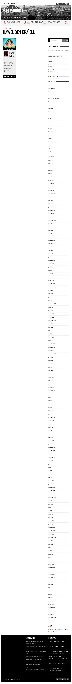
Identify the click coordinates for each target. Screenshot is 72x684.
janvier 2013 (51, 564)
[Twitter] (65, 4)
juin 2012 (50, 587)
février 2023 (51, 253)
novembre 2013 (51, 530)
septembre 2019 (52, 320)
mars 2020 (50, 310)
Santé (49, 145)
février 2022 (51, 277)
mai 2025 (50, 197)
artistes (51, 644)
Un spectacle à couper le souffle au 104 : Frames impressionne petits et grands (35, 22)
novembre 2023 (51, 240)
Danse (49, 95)
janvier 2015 (51, 484)
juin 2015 (50, 467)
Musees (50, 125)
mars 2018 (50, 373)
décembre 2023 (51, 237)
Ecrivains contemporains (53, 98)
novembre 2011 (51, 611)
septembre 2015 (52, 457)
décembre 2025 (51, 183)
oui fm (63, 663)
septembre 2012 (52, 577)
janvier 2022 (51, 280)
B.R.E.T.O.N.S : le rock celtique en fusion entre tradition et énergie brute (13, 22)
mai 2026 (50, 167)
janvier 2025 (51, 207)
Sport (49, 148)
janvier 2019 (51, 340)
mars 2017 (50, 407)
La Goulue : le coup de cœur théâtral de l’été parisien (54, 22)
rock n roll (58, 670)
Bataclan (56, 644)
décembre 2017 (51, 383)
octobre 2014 (51, 494)
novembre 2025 (51, 187)
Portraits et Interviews (53, 141)
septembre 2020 (52, 303)
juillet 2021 (50, 293)
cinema (56, 646)
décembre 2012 (51, 567)
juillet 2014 (50, 504)
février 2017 (51, 410)
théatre (51, 673)
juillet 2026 (50, 160)
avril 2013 (50, 554)
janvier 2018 (51, 380)
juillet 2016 (50, 427)
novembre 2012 (51, 570)
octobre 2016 (51, 420)
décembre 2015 (51, 447)
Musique (50, 128)
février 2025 (51, 203)
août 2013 (50, 540)
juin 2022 (50, 267)
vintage (56, 673)
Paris (50, 665)
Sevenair (27, 646)
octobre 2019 (51, 317)
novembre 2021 (51, 287)
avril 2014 (50, 514)
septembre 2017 (52, 390)
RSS (51, 626)
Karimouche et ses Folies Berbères (11, 54)
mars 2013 (50, 557)
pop (63, 665)
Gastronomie (51, 111)
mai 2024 (50, 227)
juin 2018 (50, 363)
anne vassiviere (57, 641)
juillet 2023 (50, 243)
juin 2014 (50, 507)
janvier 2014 (51, 524)
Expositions (51, 105)
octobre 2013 (51, 534)
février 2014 (51, 520)
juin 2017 (50, 397)
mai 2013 (50, 550)
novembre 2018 (51, 347)
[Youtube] (68, 4)
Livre (49, 115)
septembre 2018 (52, 353)
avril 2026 (50, 170)
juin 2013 (50, 547)
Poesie (49, 138)
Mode (49, 118)
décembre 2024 (51, 210)
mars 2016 (50, 437)
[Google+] (60, 4)
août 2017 (50, 393)
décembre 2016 (51, 417)
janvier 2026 (51, 180)
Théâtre (50, 151)
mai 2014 (50, 510)
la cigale (58, 658)
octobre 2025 (51, 190)
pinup (54, 665)
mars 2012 (50, 597)
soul (63, 670)
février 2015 (51, 480)
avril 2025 (50, 200)
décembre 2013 (51, 527)
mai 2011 (50, 621)
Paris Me (50, 135)
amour (50, 641)
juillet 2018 (50, 360)
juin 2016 (50, 430)
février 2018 (51, 377)
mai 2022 (50, 270)
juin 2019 (50, 330)
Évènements (51, 101)
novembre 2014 (51, 490)
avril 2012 (50, 594)
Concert (62, 646)
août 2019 (50, 323)
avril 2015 (50, 474)
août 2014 (50, 500)
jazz (60, 656)
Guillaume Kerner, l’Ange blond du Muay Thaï (35, 656)
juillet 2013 (50, 544)
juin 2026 (50, 163)
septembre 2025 (52, 193)
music (58, 661)
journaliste (51, 658)
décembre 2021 (51, 283)
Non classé (50, 131)
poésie (50, 668)
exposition (55, 651)
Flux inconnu (54, 76)
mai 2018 (50, 367)
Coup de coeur (51, 88)
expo (50, 651)
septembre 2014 (52, 497)
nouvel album (52, 663)
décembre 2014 (51, 487)
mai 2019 (50, 333)
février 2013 (51, 560)
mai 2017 (50, 400)
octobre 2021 (51, 290)
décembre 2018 (51, 343)
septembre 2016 (52, 424)
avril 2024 (50, 230)
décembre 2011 (51, 607)
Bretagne (51, 646)
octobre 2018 (51, 350)
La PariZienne (9, 76)
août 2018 (50, 357)
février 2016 (51, 440)
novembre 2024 (51, 213)
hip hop (50, 656)
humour (56, 656)
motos (49, 121)
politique (59, 665)
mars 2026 (50, 173)
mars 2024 (50, 233)
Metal (54, 661)
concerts (51, 648)
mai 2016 (50, 434)
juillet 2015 (50, 464)
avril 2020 (50, 307)
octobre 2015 (51, 454)
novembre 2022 (51, 260)
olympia (59, 663)
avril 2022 (50, 273)
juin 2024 (50, 223)
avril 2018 (50, 370)
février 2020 (51, 313)
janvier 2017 (51, 414)
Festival (66, 651)
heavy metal (55, 653)
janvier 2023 (51, 257)
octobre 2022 (51, 263)
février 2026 (51, 177)
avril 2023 (50, 250)
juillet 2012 (50, 584)
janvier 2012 (51, 604)
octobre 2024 (51, 217)
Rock (62, 668)
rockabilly (51, 670)
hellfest (61, 653)
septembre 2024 (52, 220)
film (50, 653)
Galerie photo (51, 108)
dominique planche (63, 648)
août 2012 (50, 580)
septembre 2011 (52, 617)
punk (54, 668)
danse (56, 648)
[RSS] (62, 4)
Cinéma (50, 85)
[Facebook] (57, 4)
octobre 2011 (51, 614)
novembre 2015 (51, 450)
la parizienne (64, 658)
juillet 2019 (50, 327)
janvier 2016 (51, 444)
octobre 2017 (51, 387)
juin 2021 (50, 297)
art (63, 641)
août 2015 (50, 460)
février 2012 (51, 600)
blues (61, 644)
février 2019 (51, 337)
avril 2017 (50, 403)
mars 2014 (50, 517)
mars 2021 (50, 300)
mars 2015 (50, 477)
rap (58, 668)
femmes (61, 651)
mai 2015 (50, 470)
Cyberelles (50, 91)
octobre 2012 (51, 574)
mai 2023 (50, 247)
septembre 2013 (52, 537)
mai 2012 (50, 590)
